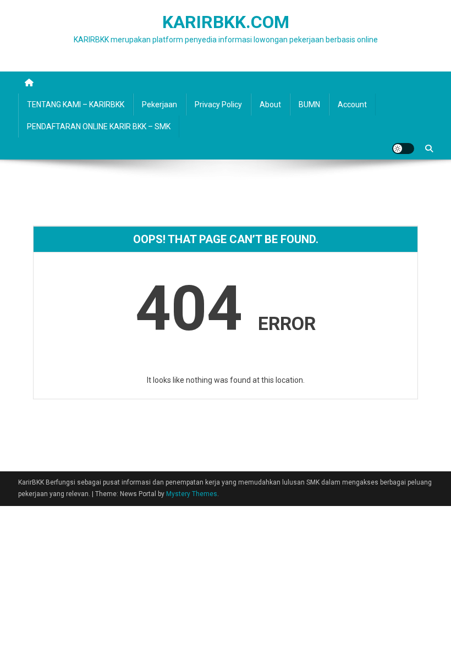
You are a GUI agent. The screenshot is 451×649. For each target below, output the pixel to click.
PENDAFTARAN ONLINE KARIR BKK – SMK (98, 126)
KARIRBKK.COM (225, 22)
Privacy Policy (218, 104)
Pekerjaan (159, 104)
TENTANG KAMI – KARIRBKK (75, 104)
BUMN (309, 104)
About (270, 104)
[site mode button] (403, 148)
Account (352, 104)
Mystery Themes (191, 494)
